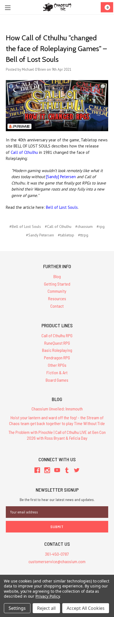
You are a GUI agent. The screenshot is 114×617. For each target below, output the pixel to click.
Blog (57, 276)
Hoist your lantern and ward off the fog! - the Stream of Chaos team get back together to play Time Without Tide (57, 420)
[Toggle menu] (7, 7)
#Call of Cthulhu (58, 226)
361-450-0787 (57, 554)
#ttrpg (83, 235)
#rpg (101, 226)
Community (57, 291)
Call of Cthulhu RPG (57, 335)
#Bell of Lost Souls (25, 226)
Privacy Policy (47, 596)
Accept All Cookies (86, 608)
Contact (57, 305)
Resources (57, 298)
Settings (17, 608)
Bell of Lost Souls (62, 207)
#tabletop (66, 235)
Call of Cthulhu (24, 152)
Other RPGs (57, 365)
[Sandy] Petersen (61, 176)
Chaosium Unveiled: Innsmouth (57, 408)
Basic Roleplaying (57, 350)
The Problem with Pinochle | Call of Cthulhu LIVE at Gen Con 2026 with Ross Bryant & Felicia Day (57, 435)
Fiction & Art (57, 372)
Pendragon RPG (57, 357)
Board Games (57, 380)
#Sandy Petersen (40, 235)
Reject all (46, 608)
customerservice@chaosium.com (57, 561)
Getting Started (57, 283)
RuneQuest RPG (57, 343)
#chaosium (84, 226)
